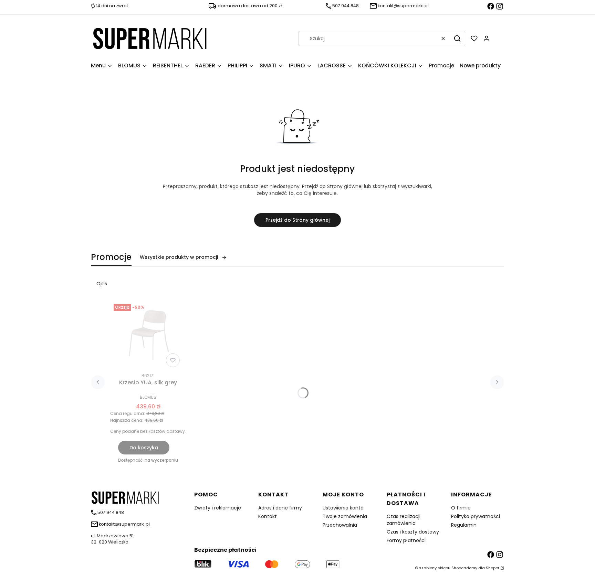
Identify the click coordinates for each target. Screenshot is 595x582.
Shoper (492, 568)
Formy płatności (406, 540)
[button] (457, 38)
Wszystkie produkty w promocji (179, 257)
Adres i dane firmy (280, 507)
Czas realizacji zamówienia (403, 520)
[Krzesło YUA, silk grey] (148, 335)
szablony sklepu (434, 568)
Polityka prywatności (475, 516)
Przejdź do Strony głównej (297, 220)
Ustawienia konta (343, 507)
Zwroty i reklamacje (217, 507)
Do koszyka (143, 447)
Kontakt (267, 516)
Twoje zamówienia (345, 516)
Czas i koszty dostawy (413, 531)
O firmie (461, 507)
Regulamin (464, 524)
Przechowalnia (340, 524)
